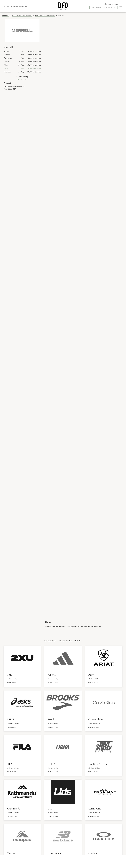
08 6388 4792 (10, 89)
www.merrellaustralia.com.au (14, 87)
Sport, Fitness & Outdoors (22, 15)
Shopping (5, 15)
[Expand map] (83, 318)
